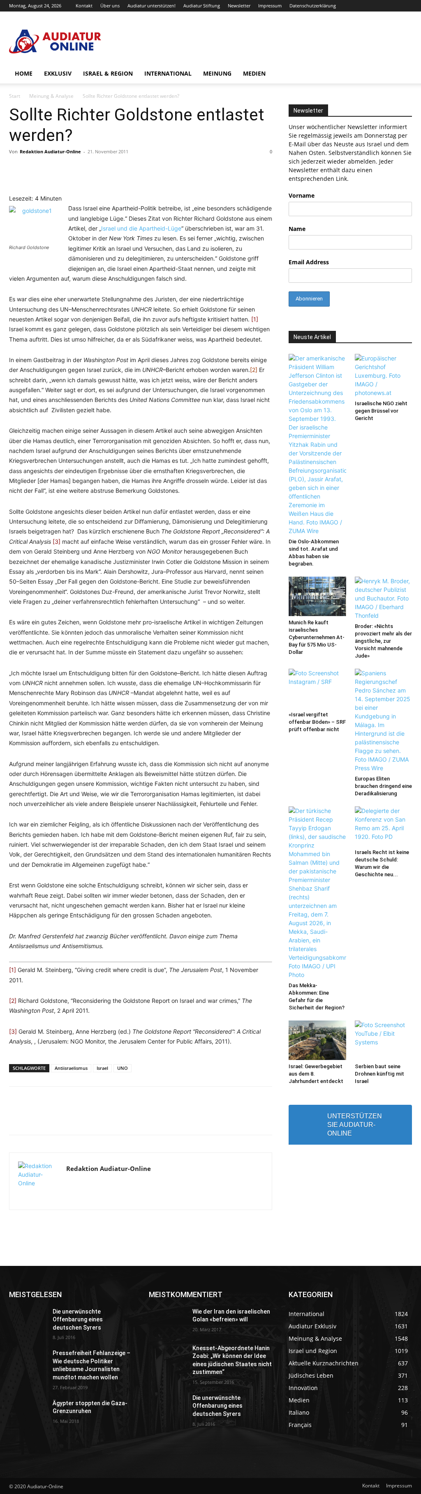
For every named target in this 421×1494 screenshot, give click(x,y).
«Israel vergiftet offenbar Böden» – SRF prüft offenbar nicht (317, 721)
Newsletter (239, 5)
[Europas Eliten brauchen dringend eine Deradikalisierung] (383, 720)
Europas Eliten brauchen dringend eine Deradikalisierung (383, 786)
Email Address (309, 262)
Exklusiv (58, 73)
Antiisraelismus (71, 1068)
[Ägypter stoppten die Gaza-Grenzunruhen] (27, 1412)
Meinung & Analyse (51, 95)
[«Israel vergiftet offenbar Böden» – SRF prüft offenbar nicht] (317, 688)
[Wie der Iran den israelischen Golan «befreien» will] (167, 1321)
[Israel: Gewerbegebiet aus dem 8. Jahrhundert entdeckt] (317, 1040)
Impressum (270, 5)
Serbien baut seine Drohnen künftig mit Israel (379, 1073)
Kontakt (84, 5)
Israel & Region (108, 73)
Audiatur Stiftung (201, 5)
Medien (254, 73)
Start (14, 95)
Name (297, 229)
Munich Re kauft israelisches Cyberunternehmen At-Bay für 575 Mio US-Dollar (317, 637)
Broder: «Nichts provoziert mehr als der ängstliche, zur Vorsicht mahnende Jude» (383, 641)
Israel (102, 1068)
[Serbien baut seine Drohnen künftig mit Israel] (383, 1040)
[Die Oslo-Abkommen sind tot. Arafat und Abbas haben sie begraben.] (317, 444)
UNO (122, 1068)
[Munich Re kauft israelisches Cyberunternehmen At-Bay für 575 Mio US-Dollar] (317, 596)
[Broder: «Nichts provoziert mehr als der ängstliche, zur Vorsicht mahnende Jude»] (383, 598)
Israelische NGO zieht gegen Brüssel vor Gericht (381, 410)
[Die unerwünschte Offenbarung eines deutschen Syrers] (27, 1321)
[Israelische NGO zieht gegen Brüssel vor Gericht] (383, 375)
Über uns (110, 5)
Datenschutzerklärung (312, 5)
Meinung (217, 73)
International (168, 73)
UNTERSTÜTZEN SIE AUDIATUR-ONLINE (354, 1125)
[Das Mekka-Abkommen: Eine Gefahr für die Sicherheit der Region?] (317, 892)
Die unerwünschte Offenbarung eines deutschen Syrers (78, 1319)
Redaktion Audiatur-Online (50, 151)
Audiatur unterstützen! (151, 5)
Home (23, 73)
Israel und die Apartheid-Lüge (141, 228)
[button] (402, 74)
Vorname (302, 195)
